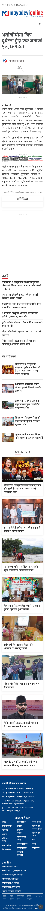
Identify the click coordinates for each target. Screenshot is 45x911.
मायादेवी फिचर (22, 844)
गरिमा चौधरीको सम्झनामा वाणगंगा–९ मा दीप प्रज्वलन (22, 333)
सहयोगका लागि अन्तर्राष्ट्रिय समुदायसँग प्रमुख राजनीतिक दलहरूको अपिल (21, 305)
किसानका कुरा (7, 849)
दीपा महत (10, 883)
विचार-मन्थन (36, 822)
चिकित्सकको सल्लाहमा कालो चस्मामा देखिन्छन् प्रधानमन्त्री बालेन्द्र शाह (19, 342)
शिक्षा (33, 840)
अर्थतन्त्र (4, 834)
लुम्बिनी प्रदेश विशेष (21, 838)
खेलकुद (19, 826)
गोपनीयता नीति (20, 897)
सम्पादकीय (35, 848)
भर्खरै (5, 276)
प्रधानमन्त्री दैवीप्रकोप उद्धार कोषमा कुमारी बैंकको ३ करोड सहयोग (20, 296)
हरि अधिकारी (10, 866)
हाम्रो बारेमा (12, 897)
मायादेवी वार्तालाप (20, 854)
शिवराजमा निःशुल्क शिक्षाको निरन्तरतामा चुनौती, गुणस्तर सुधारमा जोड (20, 315)
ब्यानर (34, 844)
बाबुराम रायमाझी (12, 875)
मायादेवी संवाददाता (16, 61)
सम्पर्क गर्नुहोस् (29, 897)
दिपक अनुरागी (14, 870)
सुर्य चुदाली (10, 879)
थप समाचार (22, 452)
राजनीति (5, 830)
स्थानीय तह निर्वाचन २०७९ (37, 827)
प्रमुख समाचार (7, 826)
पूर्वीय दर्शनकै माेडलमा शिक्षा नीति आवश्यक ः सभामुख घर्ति (22, 324)
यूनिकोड (39, 896)
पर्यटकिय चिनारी (20, 832)
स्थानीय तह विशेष (36, 834)
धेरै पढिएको (9, 356)
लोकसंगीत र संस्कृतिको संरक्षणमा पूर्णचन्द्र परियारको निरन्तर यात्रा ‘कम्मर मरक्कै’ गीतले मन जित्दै (21, 286)
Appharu (38, 908)
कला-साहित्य (6, 845)
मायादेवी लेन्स (22, 848)
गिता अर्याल (11, 887)
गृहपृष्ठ (4, 822)
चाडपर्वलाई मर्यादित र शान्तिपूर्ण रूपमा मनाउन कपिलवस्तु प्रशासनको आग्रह (21, 763)
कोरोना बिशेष (21, 822)
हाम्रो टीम (4, 897)
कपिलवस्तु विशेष (5, 840)
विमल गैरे (11, 891)
